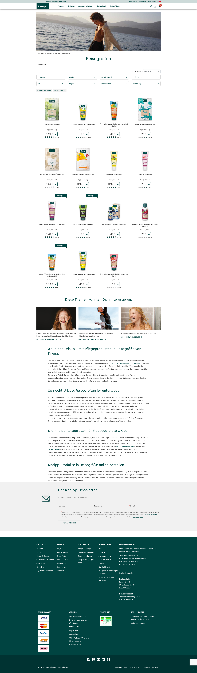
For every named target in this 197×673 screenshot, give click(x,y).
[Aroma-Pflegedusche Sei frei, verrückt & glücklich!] (114, 108)
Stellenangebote (104, 556)
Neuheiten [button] (71, 6)
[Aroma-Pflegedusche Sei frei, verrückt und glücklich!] (52, 258)
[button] (155, 6)
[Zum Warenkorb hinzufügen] (56, 134)
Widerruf (60, 570)
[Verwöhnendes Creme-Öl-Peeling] (52, 158)
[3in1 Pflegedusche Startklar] (83, 208)
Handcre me (137, 363)
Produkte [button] (61, 6)
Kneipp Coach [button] (101, 6)
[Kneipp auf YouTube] (98, 659)
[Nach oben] (193, 669)
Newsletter (61, 567)
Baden (38, 552)
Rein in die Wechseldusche (131, 337)
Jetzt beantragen (138, 623)
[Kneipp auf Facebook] (89, 659)
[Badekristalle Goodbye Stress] (145, 108)
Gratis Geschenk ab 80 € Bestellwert (56, 1)
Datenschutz (74, 634)
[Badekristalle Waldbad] (52, 108)
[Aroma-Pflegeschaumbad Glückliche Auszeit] (145, 208)
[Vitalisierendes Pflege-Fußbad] (83, 158)
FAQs (59, 549)
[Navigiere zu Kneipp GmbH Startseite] (43, 6)
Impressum (73, 630)
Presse (101, 563)
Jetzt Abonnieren (69, 523)
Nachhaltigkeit (133, 1)
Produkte (49, 53)
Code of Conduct (105, 560)
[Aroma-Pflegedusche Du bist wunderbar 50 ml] (114, 258)
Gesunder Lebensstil (85, 556)
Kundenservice (62, 552)
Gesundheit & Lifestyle (45, 560)
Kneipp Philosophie (85, 549)
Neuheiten (40, 567)
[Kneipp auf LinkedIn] (103, 659)
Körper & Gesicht (42, 556)
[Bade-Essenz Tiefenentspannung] (114, 208)
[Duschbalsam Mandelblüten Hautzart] (52, 208)
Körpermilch (113, 363)
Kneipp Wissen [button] (115, 6)
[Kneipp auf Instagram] (94, 659)
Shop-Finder (142, 1)
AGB (125, 667)
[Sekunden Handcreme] (114, 158)
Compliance (145, 667)
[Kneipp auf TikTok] (108, 659)
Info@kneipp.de (138, 517)
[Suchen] (150, 6)
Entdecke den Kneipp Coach (47, 340)
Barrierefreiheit (75, 644)
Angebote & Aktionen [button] (85, 6)
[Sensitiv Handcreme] (145, 158)
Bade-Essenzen (54, 449)
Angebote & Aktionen (44, 570)
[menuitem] (61, 6)
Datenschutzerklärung (150, 514)
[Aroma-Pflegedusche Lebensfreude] (83, 108)
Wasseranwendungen (86, 552)
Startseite (41, 53)
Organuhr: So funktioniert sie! (91, 340)
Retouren (155, 667)
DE (158, 1)
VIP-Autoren (61, 563)
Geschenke (40, 563)
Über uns (101, 549)
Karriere (101, 552)
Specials (57, 53)
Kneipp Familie (152, 1)
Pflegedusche (124, 363)
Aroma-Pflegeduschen (125, 446)
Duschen (39, 549)
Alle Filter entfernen (44, 90)
